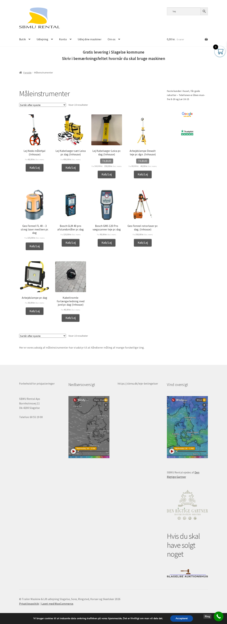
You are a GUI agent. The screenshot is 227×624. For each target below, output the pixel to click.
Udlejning (42, 39)
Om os (111, 39)
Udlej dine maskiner (89, 39)
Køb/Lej (34, 167)
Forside (27, 72)
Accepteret (182, 618)
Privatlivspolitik (29, 603)
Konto (63, 39)
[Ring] (218, 616)
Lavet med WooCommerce (57, 603)
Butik (22, 39)
